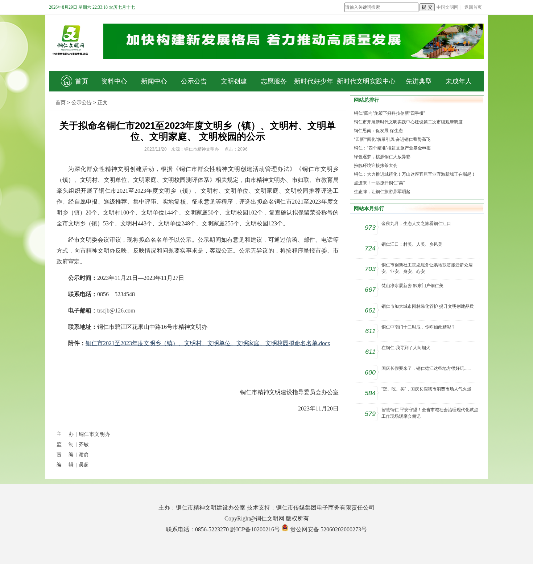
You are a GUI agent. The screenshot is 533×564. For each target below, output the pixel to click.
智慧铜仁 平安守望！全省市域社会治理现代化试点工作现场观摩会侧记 (429, 413)
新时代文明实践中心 (366, 81)
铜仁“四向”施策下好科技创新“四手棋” (389, 113)
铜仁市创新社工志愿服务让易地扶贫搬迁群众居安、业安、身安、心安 (427, 268)
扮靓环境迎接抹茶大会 (375, 165)
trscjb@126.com (116, 310)
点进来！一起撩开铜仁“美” (379, 182)
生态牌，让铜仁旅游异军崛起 (382, 191)
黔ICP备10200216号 (255, 529)
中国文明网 (447, 7)
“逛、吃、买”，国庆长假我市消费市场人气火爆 (426, 389)
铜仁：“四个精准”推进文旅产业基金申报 (392, 148)
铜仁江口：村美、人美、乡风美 (411, 244)
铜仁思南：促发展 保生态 (378, 130)
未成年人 (459, 81)
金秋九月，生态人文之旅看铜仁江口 (416, 223)
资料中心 (114, 81)
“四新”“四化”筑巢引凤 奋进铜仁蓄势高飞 (392, 139)
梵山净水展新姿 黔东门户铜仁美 (412, 285)
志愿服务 (274, 81)
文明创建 (234, 81)
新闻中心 (154, 81)
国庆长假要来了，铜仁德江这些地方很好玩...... (426, 368)
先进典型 (419, 81)
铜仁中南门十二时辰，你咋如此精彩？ (418, 327)
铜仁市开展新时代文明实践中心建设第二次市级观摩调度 (408, 121)
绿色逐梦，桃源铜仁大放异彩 (382, 156)
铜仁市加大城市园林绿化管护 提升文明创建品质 (427, 306)
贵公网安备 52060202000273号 (328, 529)
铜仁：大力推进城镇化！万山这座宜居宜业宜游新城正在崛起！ (415, 174)
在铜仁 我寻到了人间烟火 (405, 347)
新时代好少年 (313, 81)
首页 (81, 81)
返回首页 (473, 7)
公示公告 (194, 81)
